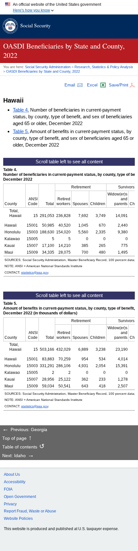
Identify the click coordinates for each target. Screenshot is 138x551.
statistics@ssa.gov (34, 272)
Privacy (10, 504)
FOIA (8, 489)
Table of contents (19, 447)
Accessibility (14, 482)
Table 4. (21, 110)
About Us (12, 474)
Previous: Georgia (29, 430)
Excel (92, 85)
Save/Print (118, 85)
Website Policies (18, 518)
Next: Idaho (14, 456)
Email (70, 85)
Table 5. (21, 131)
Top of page (14, 438)
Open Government (20, 496)
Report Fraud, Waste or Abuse (30, 511)
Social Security (35, 25)
